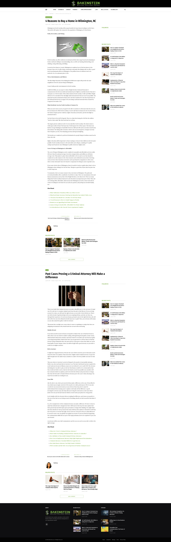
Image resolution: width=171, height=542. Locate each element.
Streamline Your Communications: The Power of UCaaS (117, 529)
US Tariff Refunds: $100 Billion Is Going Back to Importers (117, 57)
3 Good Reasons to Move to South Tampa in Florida (64, 200)
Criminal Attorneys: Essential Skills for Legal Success (65, 441)
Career (68, 9)
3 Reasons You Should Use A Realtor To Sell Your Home (65, 197)
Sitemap (113, 539)
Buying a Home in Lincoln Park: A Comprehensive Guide (71, 249)
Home (54, 9)
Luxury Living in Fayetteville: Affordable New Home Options (67, 205)
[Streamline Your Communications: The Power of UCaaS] (104, 529)
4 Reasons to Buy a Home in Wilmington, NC (83, 456)
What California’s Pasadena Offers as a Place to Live (65, 192)
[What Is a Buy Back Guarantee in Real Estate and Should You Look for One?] (105, 65)
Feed (118, 539)
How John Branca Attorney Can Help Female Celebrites (65, 443)
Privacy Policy (123, 539)
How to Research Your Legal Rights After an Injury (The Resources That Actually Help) (89, 487)
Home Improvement (86, 9)
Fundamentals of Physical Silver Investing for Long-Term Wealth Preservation (117, 82)
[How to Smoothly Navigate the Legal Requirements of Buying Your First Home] (72, 479)
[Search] (125, 9)
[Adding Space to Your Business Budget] (104, 521)
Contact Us (108, 539)
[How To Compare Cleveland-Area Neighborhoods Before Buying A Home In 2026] (53, 242)
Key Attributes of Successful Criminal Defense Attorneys (65, 436)
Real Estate (104, 9)
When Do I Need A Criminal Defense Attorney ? (63, 431)
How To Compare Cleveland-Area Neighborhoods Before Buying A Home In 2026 (52, 250)
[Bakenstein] (85, 3)
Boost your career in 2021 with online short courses (58, 456)
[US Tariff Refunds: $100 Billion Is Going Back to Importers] (105, 58)
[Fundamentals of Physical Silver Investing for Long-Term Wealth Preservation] (105, 81)
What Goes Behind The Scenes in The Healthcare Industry (117, 106)
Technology (114, 9)
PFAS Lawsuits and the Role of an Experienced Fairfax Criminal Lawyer (70, 445)
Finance (75, 9)
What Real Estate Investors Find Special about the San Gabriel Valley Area (71, 195)
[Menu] (46, 9)
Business (61, 9)
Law (96, 9)
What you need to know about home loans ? (83, 218)
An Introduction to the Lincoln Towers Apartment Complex (66, 207)
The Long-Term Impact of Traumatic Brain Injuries (116, 73)
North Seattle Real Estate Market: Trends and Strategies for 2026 (90, 241)
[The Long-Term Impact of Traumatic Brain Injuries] (105, 74)
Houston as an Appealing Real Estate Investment (63, 202)
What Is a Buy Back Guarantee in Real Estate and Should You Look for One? (117, 65)
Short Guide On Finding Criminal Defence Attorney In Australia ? (68, 433)
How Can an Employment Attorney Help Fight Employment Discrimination (71, 438)
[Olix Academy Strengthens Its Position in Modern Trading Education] (104, 512)
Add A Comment (71, 259)
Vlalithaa (55, 226)
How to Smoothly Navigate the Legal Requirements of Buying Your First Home (71, 487)
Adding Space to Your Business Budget (117, 521)
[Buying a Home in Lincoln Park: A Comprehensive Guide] (72, 242)
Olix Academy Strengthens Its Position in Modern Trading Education (117, 513)
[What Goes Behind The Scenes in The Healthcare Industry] (105, 107)
